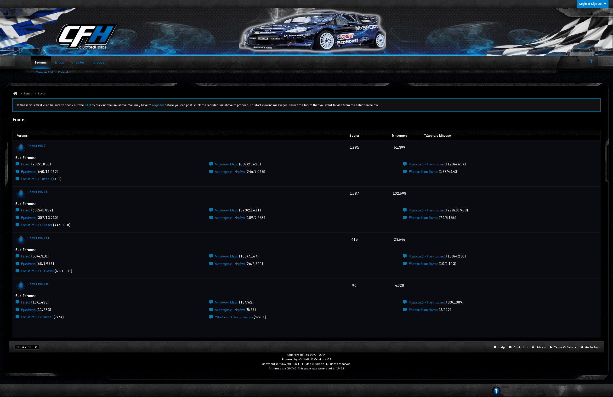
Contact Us (521, 347)
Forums (41, 62)
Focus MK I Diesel (36, 179)
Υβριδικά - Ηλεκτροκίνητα (234, 317)
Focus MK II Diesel (36, 225)
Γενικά (25, 164)
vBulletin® (305, 359)
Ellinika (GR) (24, 347)
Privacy (541, 347)
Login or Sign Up (590, 3)
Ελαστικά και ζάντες (423, 171)
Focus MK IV (38, 284)
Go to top (592, 347)
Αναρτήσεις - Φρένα (230, 171)
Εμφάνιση (28, 171)
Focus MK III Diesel (37, 271)
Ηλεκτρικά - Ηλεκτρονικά (427, 164)
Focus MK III (39, 238)
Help (502, 347)
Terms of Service (565, 347)
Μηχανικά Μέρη (226, 164)
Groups (98, 62)
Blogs (59, 62)
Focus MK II (38, 192)
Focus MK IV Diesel (37, 317)
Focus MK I (37, 146)
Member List (44, 72)
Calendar (64, 72)
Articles (78, 62)
